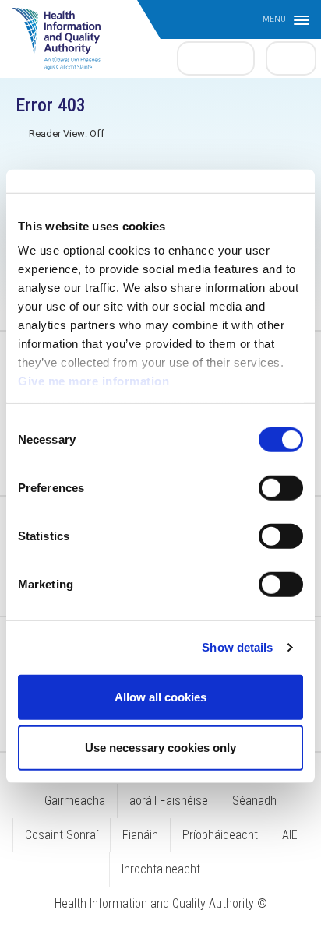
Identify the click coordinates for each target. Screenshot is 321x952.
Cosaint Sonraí (61, 834)
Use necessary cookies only (160, 747)
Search (291, 58)
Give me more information (93, 381)
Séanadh (254, 800)
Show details (237, 647)
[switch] (281, 487)
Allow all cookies (160, 696)
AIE (290, 834)
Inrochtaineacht (161, 869)
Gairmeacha (74, 800)
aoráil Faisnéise (168, 800)
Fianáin (140, 834)
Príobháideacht (220, 834)
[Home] (64, 31)
